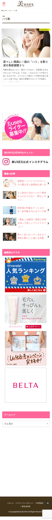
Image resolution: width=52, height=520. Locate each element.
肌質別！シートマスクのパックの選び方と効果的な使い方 (31, 183)
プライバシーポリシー (25, 503)
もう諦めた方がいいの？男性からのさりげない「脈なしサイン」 (31, 196)
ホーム (11, 503)
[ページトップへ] (48, 503)
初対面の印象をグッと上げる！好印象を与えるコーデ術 (31, 210)
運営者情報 (26, 506)
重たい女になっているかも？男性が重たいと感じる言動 (31, 236)
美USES (24, 512)
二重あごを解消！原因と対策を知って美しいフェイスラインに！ (31, 222)
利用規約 (40, 503)
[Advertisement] (26, 460)
